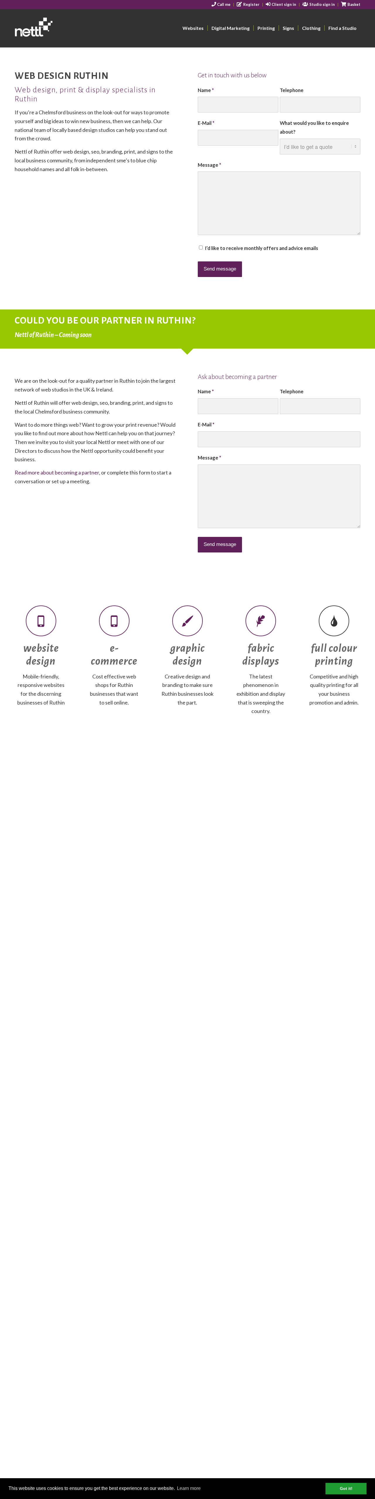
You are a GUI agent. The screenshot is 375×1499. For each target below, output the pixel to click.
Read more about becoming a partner (57, 472)
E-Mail (206, 123)
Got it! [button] (346, 1488)
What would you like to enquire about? (314, 127)
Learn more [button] (189, 1488)
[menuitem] (221, 4)
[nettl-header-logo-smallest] (56, 28)
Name (206, 90)
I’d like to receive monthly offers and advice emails (261, 248)
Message (209, 165)
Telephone (292, 90)
